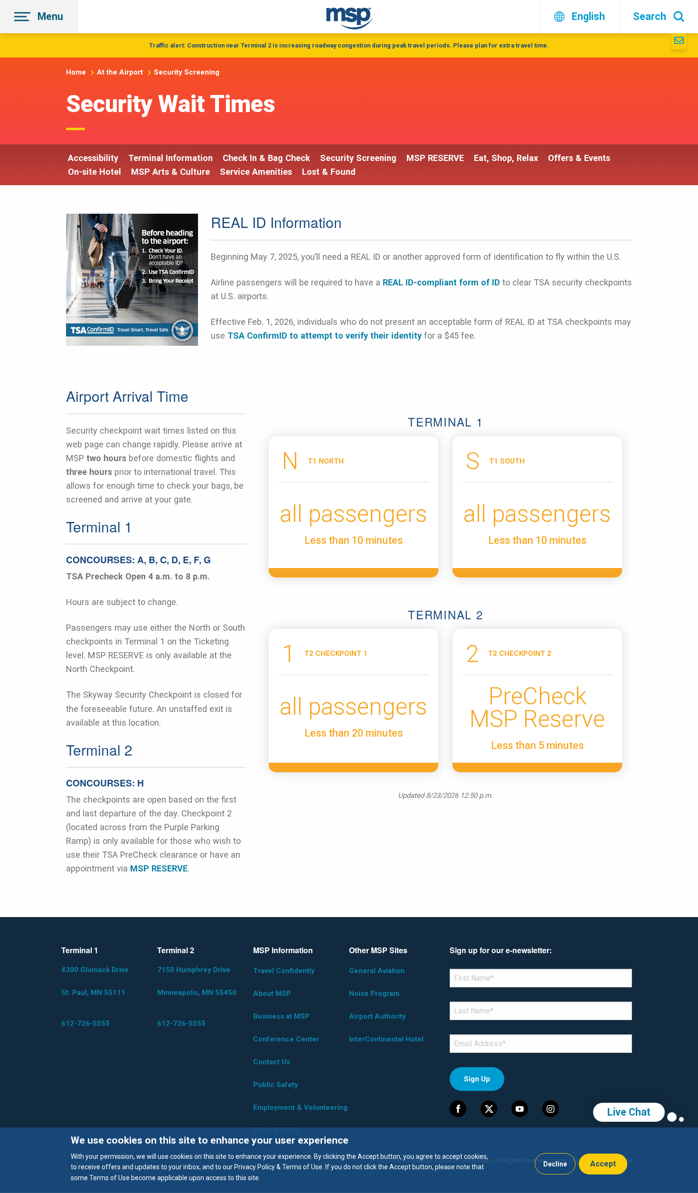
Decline (555, 1164)
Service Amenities (256, 172)
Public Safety (275, 1084)
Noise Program (374, 993)
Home (76, 72)
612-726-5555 (85, 1023)
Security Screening (186, 72)
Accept (603, 1163)
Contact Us (271, 1062)
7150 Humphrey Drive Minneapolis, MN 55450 (196, 981)
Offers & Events (579, 158)
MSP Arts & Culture (170, 172)
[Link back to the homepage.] (349, 20)
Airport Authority (377, 1016)
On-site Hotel (94, 172)
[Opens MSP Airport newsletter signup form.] (679, 41)
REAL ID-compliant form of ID (441, 282)
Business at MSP (281, 1016)
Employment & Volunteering (300, 1107)
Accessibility (93, 158)
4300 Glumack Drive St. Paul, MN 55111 (95, 981)
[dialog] (349, 1160)
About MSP (272, 993)
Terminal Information (170, 158)
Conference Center (286, 1039)
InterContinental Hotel (386, 1039)
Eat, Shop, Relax (506, 158)
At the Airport (120, 72)
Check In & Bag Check (266, 158)
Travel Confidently (284, 970)
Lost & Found (329, 172)
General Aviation (377, 970)
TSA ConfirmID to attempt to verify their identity (324, 336)
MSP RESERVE (435, 158)
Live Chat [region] (629, 1112)
